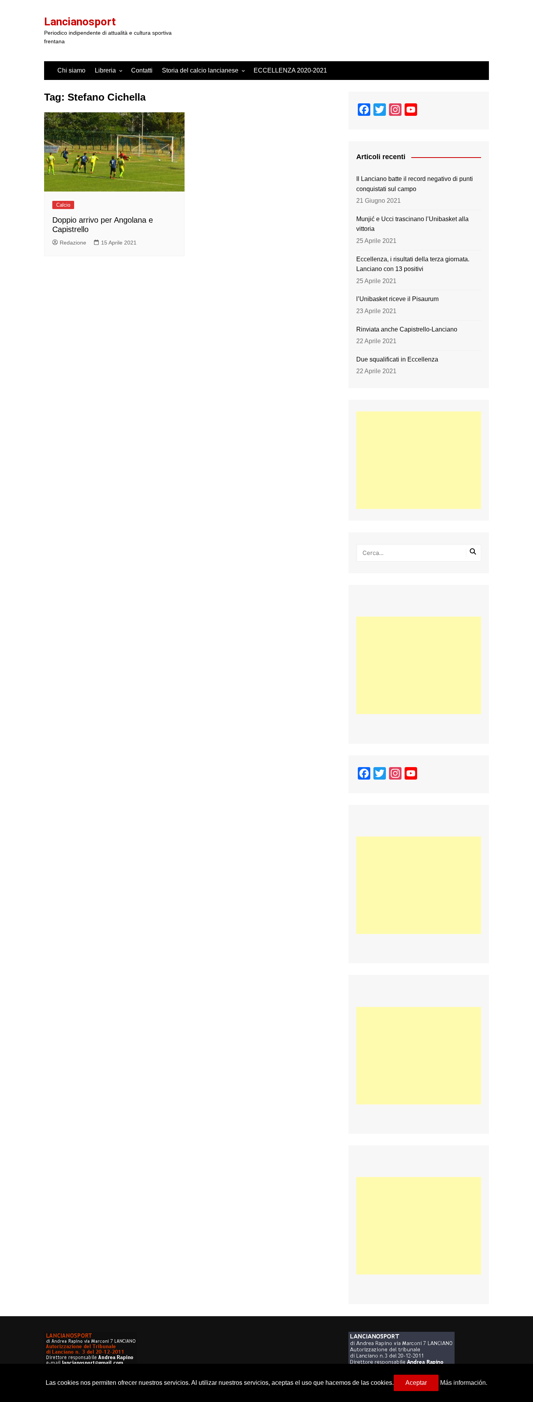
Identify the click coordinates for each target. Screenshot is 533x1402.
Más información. (463, 1382)
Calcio (63, 205)
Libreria (105, 70)
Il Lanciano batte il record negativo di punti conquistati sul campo (414, 183)
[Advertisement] (418, 460)
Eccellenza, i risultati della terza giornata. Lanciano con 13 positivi (412, 264)
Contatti (142, 70)
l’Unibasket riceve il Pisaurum (397, 299)
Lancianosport (80, 21)
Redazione (73, 242)
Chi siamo (71, 70)
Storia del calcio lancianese (200, 70)
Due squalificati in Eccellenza (397, 359)
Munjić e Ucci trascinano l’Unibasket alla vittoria (412, 224)
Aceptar (416, 1382)
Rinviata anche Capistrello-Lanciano (406, 329)
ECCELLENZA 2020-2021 (290, 70)
